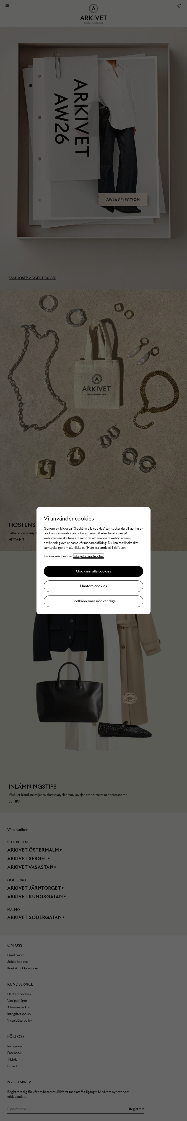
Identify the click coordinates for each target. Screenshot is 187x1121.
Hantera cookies (93, 586)
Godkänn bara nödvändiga (94, 601)
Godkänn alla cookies (93, 571)
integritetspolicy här (88, 556)
